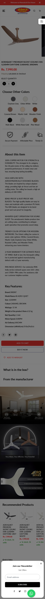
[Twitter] (19, 591)
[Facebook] (14, 591)
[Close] (41, 563)
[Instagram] (25, 591)
